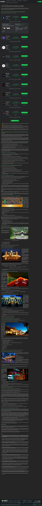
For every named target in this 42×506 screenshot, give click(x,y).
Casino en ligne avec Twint (25, 502)
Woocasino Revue (24, 114)
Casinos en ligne (8, 0)
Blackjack (25, 28)
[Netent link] (3, 32)
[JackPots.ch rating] (7, 48)
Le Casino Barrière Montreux (3, 323)
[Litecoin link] (9, 28)
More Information (35, 504)
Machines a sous (18, 28)
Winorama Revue (24, 95)
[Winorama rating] (7, 94)
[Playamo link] (3, 104)
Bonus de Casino (20, 0)
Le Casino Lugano (3, 368)
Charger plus (15, 120)
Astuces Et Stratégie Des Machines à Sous (19, 502)
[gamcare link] (36, 501)
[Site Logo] (2, 1)
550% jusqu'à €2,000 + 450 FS (15, 57)
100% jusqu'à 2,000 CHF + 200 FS (16, 76)
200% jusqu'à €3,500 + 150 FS (16, 103)
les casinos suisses (5, 8)
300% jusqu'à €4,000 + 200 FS (16, 66)
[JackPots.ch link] (3, 47)
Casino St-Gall (17, 352)
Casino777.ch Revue (24, 86)
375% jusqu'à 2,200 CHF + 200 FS (16, 48)
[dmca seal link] (38, 501)
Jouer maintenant (24, 17)
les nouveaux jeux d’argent (12, 147)
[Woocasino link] (3, 113)
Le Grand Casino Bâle (4, 272)
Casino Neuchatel (5, 393)
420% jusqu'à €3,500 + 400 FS (16, 18)
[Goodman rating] (7, 18)
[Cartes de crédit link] (6, 28)
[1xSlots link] (3, 57)
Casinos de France (29, 502)
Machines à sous (14, 0)
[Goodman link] (3, 18)
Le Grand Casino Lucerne (26, 295)
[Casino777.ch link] (3, 85)
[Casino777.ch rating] (7, 85)
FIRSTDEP (15, 105)
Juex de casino (25, 0)
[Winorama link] (3, 94)
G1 (15, 19)
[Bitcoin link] (4, 28)
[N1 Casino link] (3, 66)
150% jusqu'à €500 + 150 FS (16, 38)
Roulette (22, 28)
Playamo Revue (24, 105)
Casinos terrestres (29, 501)
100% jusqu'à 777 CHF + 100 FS (15, 86)
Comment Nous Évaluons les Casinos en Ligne (12, 2)
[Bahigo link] (3, 75)
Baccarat (17, 29)
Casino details (14, 33)
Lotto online (21, 29)
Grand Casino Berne (25, 197)
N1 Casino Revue (24, 67)
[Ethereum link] (7, 28)
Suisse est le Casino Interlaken (5, 228)
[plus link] (35, 501)
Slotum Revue (24, 39)
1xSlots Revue (24, 58)
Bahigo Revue (24, 76)
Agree (39, 504)
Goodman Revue (24, 19)
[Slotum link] (3, 38)
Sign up (40, 1)
